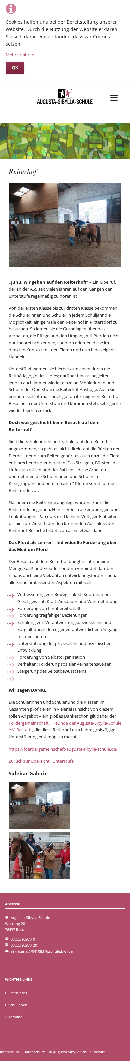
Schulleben (17, 1004)
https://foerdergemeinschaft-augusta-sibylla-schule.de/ (63, 749)
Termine (15, 1016)
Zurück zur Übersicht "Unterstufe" (42, 761)
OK (15, 67)
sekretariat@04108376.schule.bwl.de (42, 951)
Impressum (9, 1051)
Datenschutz (34, 1051)
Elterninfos (17, 992)
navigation (114, 97)
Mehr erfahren (20, 55)
